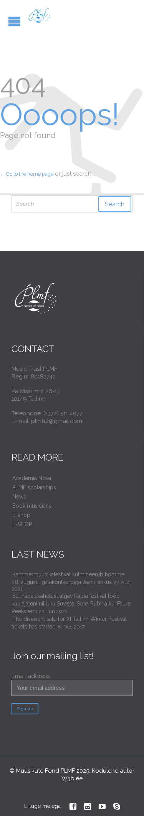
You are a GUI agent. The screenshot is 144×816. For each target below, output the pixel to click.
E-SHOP (22, 524)
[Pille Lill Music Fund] (39, 16)
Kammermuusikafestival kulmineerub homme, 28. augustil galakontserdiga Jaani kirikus (69, 578)
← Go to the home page (26, 174)
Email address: (31, 676)
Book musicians (31, 506)
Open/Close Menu (14, 21)
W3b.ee (72, 778)
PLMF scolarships (34, 487)
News (19, 497)
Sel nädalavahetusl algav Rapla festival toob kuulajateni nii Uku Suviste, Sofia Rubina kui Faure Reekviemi (71, 603)
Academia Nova (31, 478)
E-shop (21, 515)
